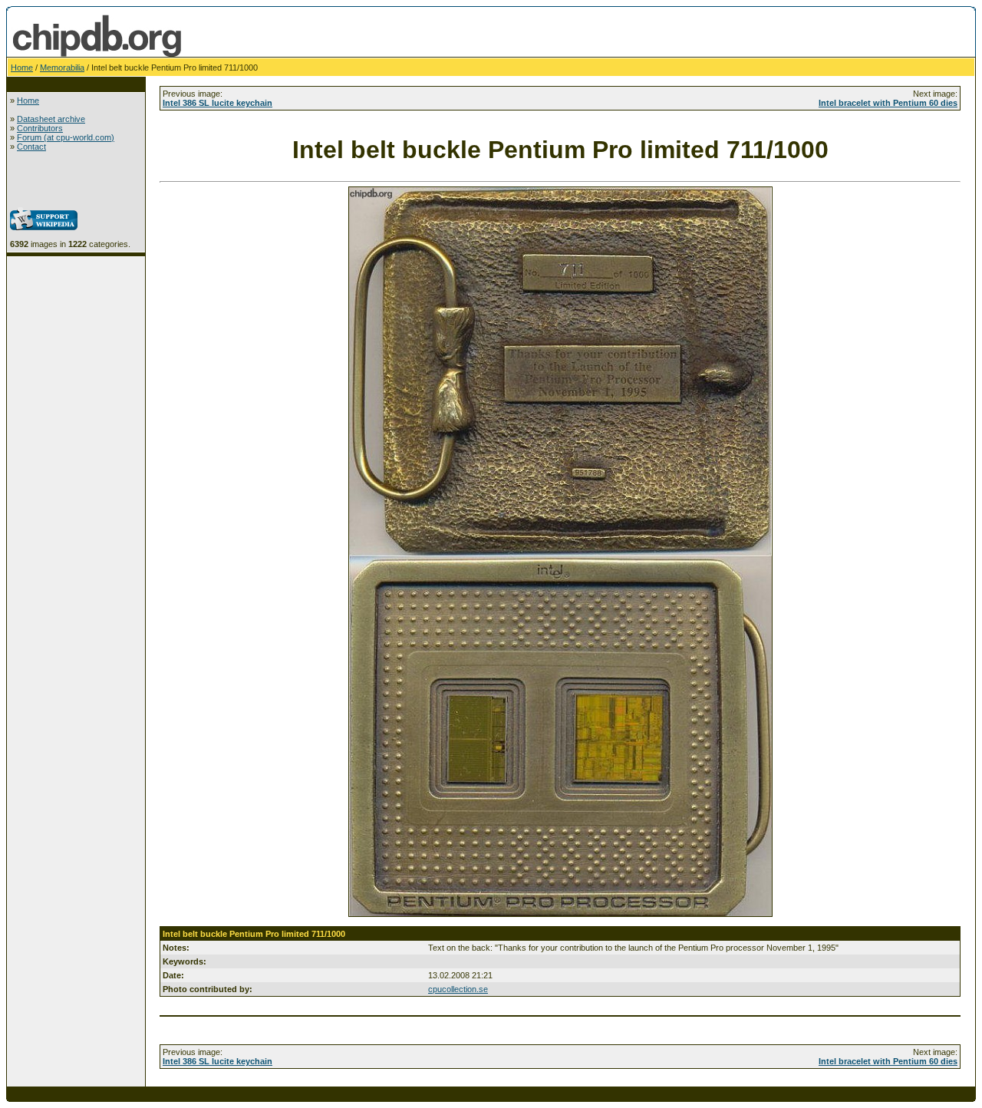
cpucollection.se (458, 989)
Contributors (40, 128)
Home (22, 67)
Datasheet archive (51, 119)
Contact (31, 146)
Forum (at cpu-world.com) (65, 137)
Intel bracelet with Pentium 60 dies (888, 102)
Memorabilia (62, 67)
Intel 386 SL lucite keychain (217, 102)
